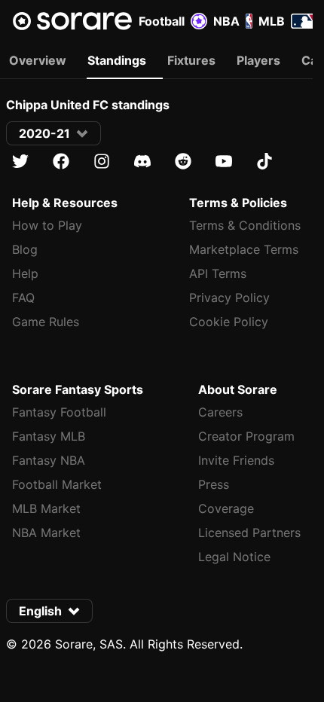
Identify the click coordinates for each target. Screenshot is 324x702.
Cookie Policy (228, 321)
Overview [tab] (37, 60)
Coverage (226, 508)
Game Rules (45, 321)
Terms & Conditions (245, 225)
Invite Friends (236, 460)
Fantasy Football (59, 412)
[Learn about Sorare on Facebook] (61, 161)
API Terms (217, 273)
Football (162, 21)
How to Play (47, 225)
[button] (53, 133)
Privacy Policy (229, 297)
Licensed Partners (249, 532)
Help (25, 273)
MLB (271, 21)
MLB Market (46, 508)
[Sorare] (72, 21)
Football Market (57, 484)
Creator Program (246, 436)
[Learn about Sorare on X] (20, 161)
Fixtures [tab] (191, 60)
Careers (220, 412)
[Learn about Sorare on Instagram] (101, 161)
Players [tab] (258, 60)
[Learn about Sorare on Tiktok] (264, 161)
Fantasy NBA (48, 460)
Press (213, 484)
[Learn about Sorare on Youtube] (223, 161)
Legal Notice (234, 556)
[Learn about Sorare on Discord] (142, 161)
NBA (226, 21)
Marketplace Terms (243, 249)
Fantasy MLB (48, 436)
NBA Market (46, 532)
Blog (25, 249)
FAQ (23, 297)
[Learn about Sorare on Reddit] (183, 161)
